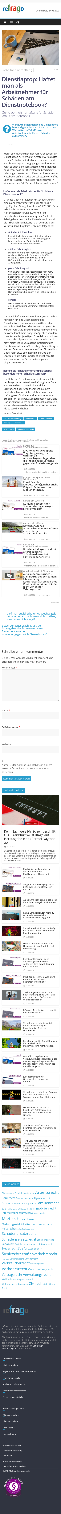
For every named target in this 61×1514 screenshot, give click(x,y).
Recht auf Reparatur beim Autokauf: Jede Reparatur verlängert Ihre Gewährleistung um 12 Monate (38, 963)
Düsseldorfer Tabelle (12, 1358)
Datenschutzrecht (25, 1198)
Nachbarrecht (29, 1219)
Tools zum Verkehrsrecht (14, 1384)
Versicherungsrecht (41, 1269)
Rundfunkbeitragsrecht (24, 1229)
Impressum (8, 1455)
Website (6, 744)
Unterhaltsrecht (17, 1259)
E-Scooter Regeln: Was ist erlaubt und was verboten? (39, 1011)
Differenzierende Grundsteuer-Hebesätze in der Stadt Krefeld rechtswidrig (38, 946)
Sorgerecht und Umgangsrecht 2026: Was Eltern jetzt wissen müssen (38, 887)
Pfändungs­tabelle (10, 1421)
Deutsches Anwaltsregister (14, 1466)
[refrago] (5, 22)
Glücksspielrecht (25, 1209)
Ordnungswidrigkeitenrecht (20, 1224)
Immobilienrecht (44, 1208)
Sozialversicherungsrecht (27, 1244)
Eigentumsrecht (42, 1198)
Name (6, 710)
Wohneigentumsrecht (23, 1279)
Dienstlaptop (30, 418)
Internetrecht (10, 1213)
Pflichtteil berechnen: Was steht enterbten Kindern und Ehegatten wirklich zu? (39, 979)
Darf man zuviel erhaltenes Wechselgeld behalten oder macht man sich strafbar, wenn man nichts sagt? (30, 616)
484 (57, 602)
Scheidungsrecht (45, 1239)
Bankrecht (8, 1198)
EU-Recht (18, 1203)
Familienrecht (47, 1202)
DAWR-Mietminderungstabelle (16, 1471)
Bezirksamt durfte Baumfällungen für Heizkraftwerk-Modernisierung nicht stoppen (40, 1043)
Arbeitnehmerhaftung (12, 418)
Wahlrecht (7, 1279)
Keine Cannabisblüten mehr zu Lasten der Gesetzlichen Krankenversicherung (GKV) (38, 915)
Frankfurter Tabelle (11, 1378)
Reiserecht (8, 1228)
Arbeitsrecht (9, 429)
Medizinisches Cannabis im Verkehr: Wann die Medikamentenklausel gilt (36, 871)
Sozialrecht (8, 1244)
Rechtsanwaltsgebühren (13, 1408)
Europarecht (30, 1203)
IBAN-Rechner (9, 1427)
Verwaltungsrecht (37, 1274)
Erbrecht (7, 1203)
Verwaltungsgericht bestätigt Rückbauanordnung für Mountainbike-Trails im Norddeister (37, 1027)
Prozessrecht (45, 1224)
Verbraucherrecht (16, 1263)
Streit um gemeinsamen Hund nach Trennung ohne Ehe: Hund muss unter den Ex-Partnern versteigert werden (39, 996)
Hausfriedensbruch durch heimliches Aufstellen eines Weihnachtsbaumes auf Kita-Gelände (37, 1111)
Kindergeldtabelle (10, 1365)
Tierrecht (5, 1259)
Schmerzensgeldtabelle (13, 1397)
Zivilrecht (36, 1283)
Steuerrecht (9, 1248)
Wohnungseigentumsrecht (15, 1283)
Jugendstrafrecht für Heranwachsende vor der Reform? (35, 1079)
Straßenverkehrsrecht (38, 1253)
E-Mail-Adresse (11, 727)
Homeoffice (18, 423)
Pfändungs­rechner (11, 1415)
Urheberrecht (31, 1258)
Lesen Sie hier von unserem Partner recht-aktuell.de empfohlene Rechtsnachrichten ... (25, 441)
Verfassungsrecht (37, 1264)
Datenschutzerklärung (13, 1450)
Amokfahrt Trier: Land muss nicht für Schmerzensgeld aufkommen (40, 901)
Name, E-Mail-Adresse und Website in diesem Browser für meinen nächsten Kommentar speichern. (27, 768)
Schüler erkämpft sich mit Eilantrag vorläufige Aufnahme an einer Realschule (40, 1128)
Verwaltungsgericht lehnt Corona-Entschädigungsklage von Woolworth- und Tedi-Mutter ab (40, 1095)
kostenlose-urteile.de (12, 1461)
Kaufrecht (24, 1213)
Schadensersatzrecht (19, 1239)
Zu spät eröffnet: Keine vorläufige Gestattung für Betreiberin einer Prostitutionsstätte (39, 931)
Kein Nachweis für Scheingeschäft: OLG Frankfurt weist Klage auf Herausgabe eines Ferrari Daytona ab (30, 837)
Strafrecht (11, 1253)
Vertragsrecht (12, 1274)
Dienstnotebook (45, 418)
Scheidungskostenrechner (14, 1390)
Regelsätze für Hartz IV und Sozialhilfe (19, 1371)
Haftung (7, 423)
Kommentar (9, 667)
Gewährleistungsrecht (10, 1209)
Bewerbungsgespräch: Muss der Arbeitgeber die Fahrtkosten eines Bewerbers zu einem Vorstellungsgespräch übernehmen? (30, 630)
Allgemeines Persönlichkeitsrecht (18, 1193)
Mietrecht (11, 1218)
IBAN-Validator (9, 1434)
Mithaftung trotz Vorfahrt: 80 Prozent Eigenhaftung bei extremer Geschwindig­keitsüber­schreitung (39, 1165)
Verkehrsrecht (14, 1268)
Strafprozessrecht (30, 1248)
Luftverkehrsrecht (37, 1213)
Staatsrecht (46, 1244)
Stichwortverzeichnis (12, 1445)
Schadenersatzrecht (25, 429)
